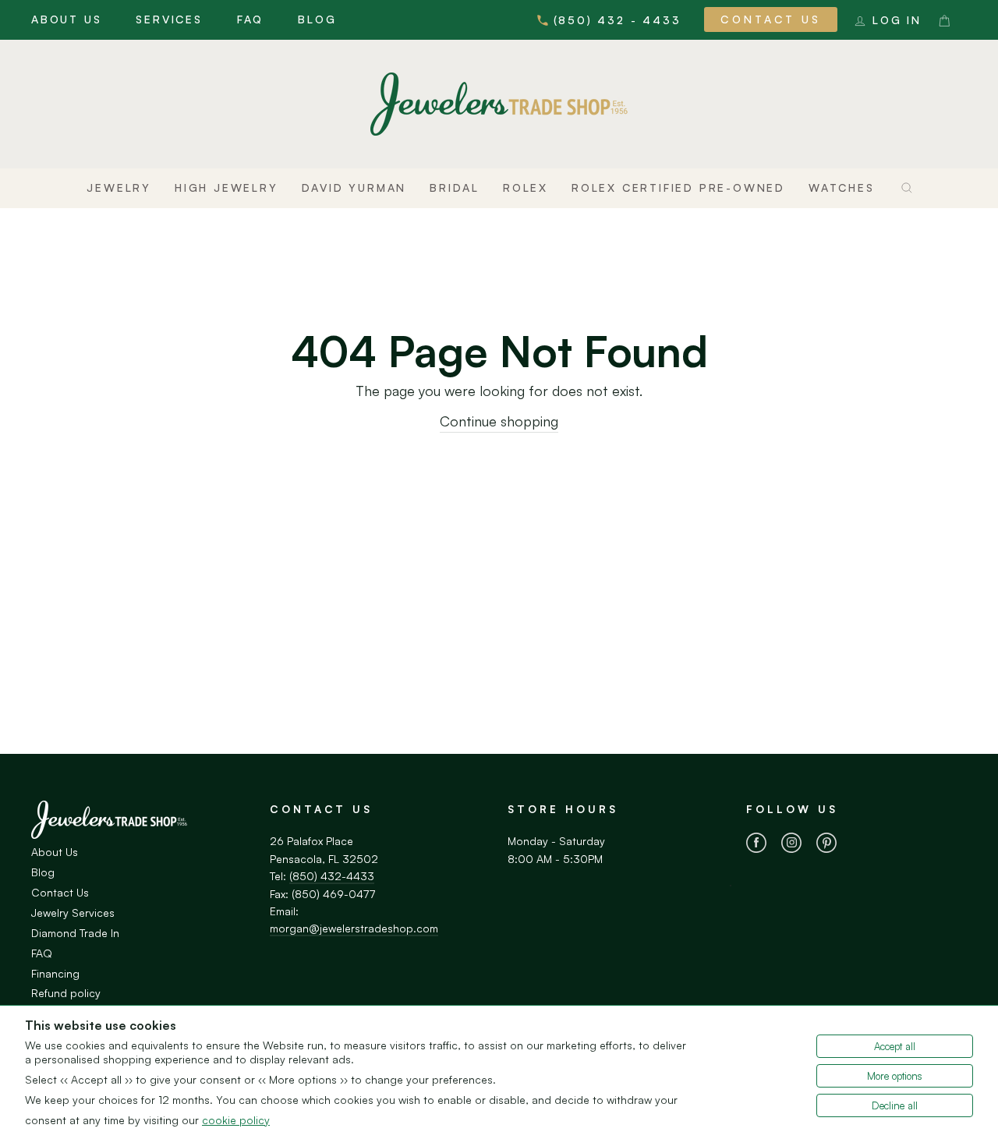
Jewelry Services (73, 912)
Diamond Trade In (75, 932)
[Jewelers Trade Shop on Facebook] (756, 845)
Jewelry (119, 187)
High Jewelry (226, 187)
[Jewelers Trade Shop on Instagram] (791, 845)
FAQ (250, 19)
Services (169, 19)
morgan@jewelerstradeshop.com (354, 928)
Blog (317, 19)
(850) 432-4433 (331, 875)
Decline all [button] (895, 1105)
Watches (842, 187)
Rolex (525, 187)
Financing (55, 973)
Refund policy (66, 992)
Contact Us (770, 19)
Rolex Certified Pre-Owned (678, 187)
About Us (66, 19)
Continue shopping (499, 421)
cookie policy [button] (236, 1120)
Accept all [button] (894, 1046)
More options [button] (894, 1076)
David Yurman (354, 187)
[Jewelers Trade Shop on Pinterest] (826, 845)
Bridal (455, 187)
